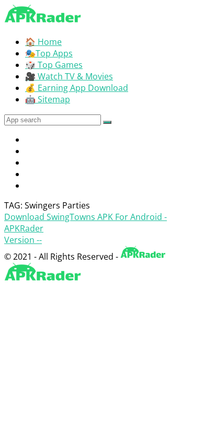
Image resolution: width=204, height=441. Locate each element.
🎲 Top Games (54, 65)
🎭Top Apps (49, 53)
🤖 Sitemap (47, 99)
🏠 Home (43, 42)
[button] (107, 122)
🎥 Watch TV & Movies (69, 76)
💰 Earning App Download (76, 88)
